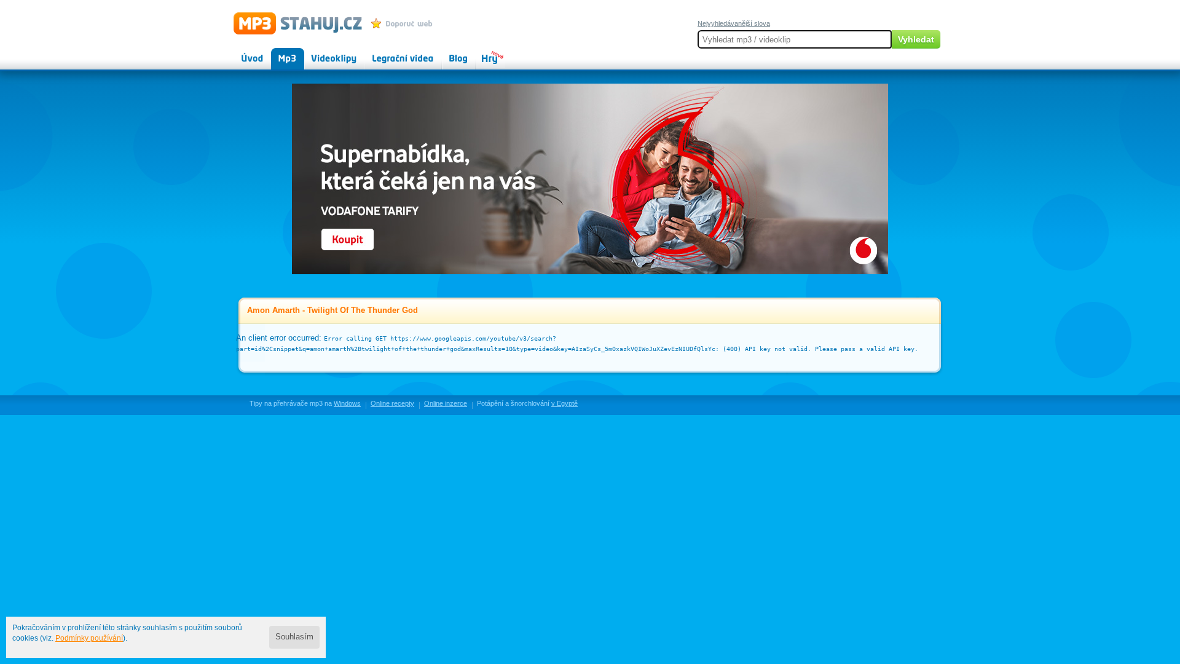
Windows (347, 403)
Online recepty (392, 403)
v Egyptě (564, 403)
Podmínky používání (89, 638)
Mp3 (278, 53)
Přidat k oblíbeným (404, 23)
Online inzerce (445, 403)
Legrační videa (390, 53)
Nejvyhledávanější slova (734, 23)
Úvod (242, 53)
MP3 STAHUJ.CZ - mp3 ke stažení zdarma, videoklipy (292, 22)
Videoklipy (322, 53)
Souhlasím (294, 637)
